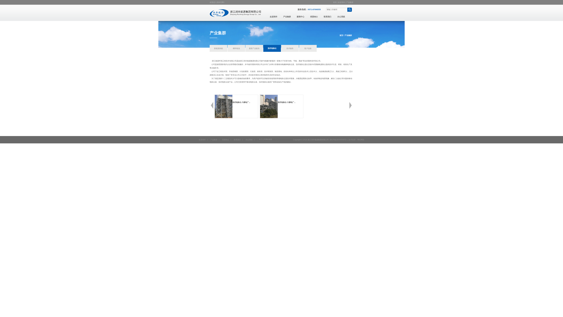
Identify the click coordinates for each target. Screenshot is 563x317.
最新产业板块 (254, 48)
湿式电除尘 (272, 48)
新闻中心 (300, 17)
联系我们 (327, 17)
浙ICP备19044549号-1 (339, 140)
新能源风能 (218, 48)
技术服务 (290, 48)
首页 (335, 2)
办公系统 (341, 17)
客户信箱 (307, 48)
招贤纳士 (314, 17)
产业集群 (349, 2)
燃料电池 (236, 48)
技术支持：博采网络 (356, 140)
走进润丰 (341, 2)
